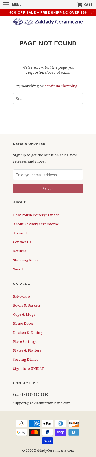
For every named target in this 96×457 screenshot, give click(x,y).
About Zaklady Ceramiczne (36, 224)
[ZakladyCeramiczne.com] (48, 22)
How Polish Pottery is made (36, 215)
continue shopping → (63, 86)
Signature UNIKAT (28, 369)
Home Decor (23, 323)
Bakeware (21, 296)
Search (18, 269)
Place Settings (25, 342)
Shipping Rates (25, 260)
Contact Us (22, 242)
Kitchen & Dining (27, 332)
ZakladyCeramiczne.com (54, 450)
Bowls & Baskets (27, 305)
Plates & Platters (27, 350)
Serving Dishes (25, 359)
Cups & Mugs (24, 314)
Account (20, 233)
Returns (20, 251)
